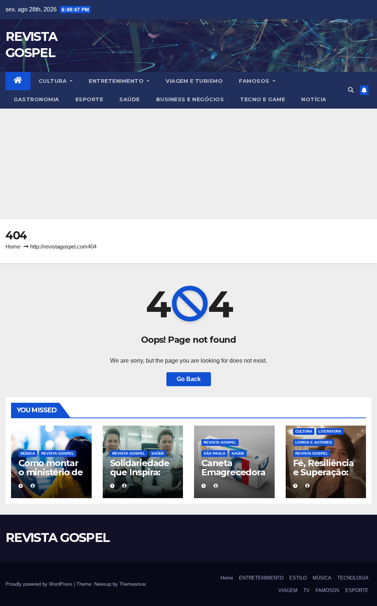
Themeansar (132, 584)
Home (13, 246)
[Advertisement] (188, 163)
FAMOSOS (255, 81)
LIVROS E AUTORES (313, 442)
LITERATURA (329, 431)
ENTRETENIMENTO (117, 81)
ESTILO (298, 578)
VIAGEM (287, 590)
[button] (351, 90)
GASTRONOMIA (36, 99)
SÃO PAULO (214, 453)
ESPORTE (89, 99)
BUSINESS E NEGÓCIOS (190, 99)
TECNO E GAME (262, 99)
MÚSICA (28, 453)
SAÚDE (129, 99)
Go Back (189, 379)
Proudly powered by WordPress (40, 584)
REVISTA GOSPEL (57, 453)
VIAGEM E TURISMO (194, 81)
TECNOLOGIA (353, 578)
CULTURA (53, 81)
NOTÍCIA (314, 99)
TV (306, 590)
